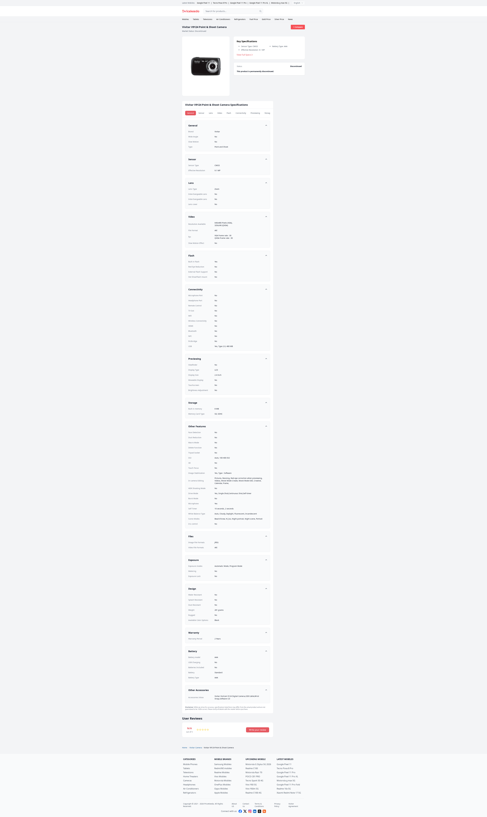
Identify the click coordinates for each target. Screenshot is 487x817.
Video (219, 113)
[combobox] (233, 11)
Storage (268, 113)
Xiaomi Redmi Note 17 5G (289, 792)
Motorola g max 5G (279, 3)
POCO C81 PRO (253, 776)
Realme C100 (252, 768)
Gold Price (266, 19)
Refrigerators (240, 19)
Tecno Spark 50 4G (254, 780)
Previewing (255, 113)
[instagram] (249, 811)
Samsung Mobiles (222, 764)
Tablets (196, 19)
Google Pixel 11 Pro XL (258, 3)
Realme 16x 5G (284, 788)
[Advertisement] (286, 11)
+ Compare (298, 27)
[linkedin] (254, 811)
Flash (229, 113)
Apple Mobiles (221, 792)
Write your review (257, 729)
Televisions (207, 19)
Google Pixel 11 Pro (238, 3)
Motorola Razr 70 (254, 772)
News (290, 19)
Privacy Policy (277, 805)
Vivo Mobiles (220, 776)
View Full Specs (244, 54)
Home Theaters (190, 776)
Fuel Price (254, 19)
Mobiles (185, 19)
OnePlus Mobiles (222, 784)
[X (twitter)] (245, 811)
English (297, 3)
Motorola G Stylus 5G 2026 (258, 764)
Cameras (187, 780)
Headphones (189, 784)
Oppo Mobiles (221, 788)
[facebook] (240, 811)
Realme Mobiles (222, 772)
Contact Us (246, 805)
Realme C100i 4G (254, 792)
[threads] (259, 811)
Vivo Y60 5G (251, 784)
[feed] (264, 811)
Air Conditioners (223, 19)
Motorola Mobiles (222, 780)
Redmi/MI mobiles (223, 768)
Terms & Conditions (259, 805)
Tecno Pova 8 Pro (220, 3)
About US (234, 805)
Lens (211, 113)
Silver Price (279, 19)
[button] (227, 125)
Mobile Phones (190, 764)
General (190, 113)
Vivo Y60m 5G (252, 788)
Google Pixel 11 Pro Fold (288, 784)
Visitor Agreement (293, 805)
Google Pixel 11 (203, 3)
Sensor (201, 113)
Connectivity (241, 113)
